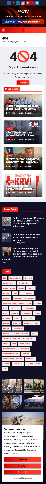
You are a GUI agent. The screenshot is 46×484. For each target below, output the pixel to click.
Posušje (6, 328)
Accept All (22, 472)
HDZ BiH (31, 288)
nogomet (6, 318)
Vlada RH (26, 354)
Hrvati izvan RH (26, 293)
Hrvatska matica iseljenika (24, 298)
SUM (14, 343)
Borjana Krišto (15, 278)
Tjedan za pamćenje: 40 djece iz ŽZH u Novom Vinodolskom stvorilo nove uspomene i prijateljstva (28, 222)
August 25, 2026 (15, 113)
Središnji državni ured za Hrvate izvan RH (19, 338)
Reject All (22, 466)
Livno (5, 313)
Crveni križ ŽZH (25, 283)
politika (6, 323)
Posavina (16, 323)
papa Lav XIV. (29, 318)
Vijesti (9, 102)
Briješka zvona (9, 283)
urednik (30, 113)
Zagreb (6, 364)
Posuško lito (18, 328)
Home (4, 42)
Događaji (10, 182)
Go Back (23, 82)
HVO (5, 308)
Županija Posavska (34, 364)
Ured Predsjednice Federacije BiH (16, 348)
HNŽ (15, 293)
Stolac (5, 343)
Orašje (16, 318)
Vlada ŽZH (30, 359)
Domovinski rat (9, 288)
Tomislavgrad (25, 343)
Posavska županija (31, 323)
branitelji (28, 278)
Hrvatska (6, 298)
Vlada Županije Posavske (12, 359)
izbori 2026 (15, 308)
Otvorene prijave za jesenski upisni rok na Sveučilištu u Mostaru (20, 135)
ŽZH (4, 369)
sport (34, 333)
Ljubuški (15, 313)
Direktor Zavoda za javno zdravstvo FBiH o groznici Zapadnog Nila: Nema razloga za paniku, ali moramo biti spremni (22, 254)
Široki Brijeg (17, 364)
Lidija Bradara (29, 308)
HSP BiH (38, 303)
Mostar (37, 313)
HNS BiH (6, 293)
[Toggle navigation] (24, 30)
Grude (21, 288)
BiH (4, 278)
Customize (22, 460)
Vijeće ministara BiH (10, 354)
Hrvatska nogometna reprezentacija (17, 303)
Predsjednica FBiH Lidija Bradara (15, 333)
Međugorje (26, 313)
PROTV (23, 11)
